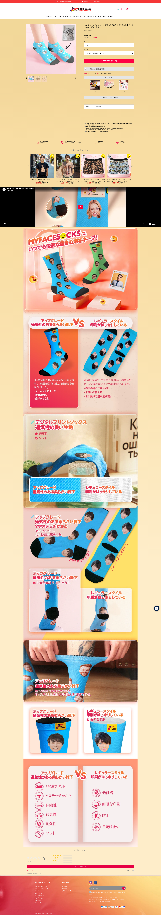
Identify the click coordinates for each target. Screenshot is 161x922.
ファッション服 (76, 16)
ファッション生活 (87, 16)
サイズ (86, 49)
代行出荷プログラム (40, 900)
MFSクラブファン (89, 73)
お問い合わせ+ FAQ (67, 891)
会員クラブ (38, 903)
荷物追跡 (86, 1)
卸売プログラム (39, 898)
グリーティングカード (109, 16)
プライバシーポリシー (41, 891)
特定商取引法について (41, 886)
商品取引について (40, 895)
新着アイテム (49, 16)
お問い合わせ (97, 1)
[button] (30, 49)
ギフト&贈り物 (97, 16)
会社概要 (64, 886)
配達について (38, 893)
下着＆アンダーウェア (65, 16)
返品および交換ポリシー (41, 888)
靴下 (56, 16)
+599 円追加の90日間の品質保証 (95, 69)
